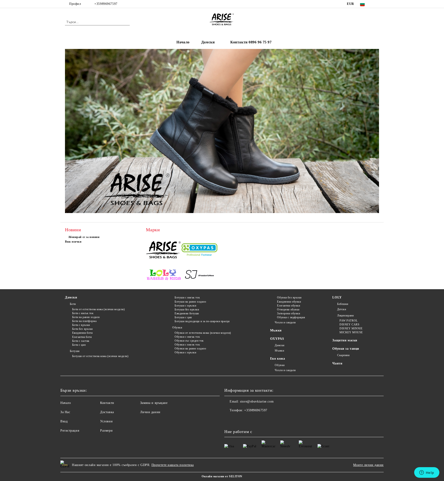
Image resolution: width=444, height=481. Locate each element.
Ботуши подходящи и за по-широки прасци (202, 321)
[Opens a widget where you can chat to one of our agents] (426, 473)
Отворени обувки (288, 309)
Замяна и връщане (154, 403)
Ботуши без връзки (187, 309)
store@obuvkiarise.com (257, 401)
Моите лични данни (368, 465)
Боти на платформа (84, 321)
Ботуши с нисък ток (187, 297)
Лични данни (150, 412)
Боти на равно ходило (86, 317)
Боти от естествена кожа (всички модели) (98, 309)
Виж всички (73, 241)
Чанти (337, 363)
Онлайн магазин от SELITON (222, 476)
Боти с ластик (80, 341)
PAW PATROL (348, 320)
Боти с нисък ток (83, 313)
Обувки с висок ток (187, 344)
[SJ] (199, 275)
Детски (341, 309)
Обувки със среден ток (189, 340)
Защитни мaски (344, 340)
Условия (106, 421)
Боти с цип (79, 344)
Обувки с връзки (185, 352)
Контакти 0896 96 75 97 (250, 42)
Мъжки (276, 330)
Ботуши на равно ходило (190, 301)
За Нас (65, 412)
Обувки (177, 327)
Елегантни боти (82, 337)
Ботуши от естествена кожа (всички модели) (100, 356)
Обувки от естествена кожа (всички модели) (203, 332)
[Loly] (164, 275)
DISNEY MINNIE (350, 328)
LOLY (337, 297)
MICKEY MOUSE (351, 332)
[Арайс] (164, 250)
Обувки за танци (345, 348)
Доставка (107, 412)
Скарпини (343, 355)
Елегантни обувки (288, 305)
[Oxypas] (199, 250)
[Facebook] (376, 3)
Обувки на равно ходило (190, 348)
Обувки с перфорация (291, 317)
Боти (73, 304)
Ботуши (75, 351)
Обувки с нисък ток (187, 336)
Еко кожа (277, 358)
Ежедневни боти (82, 332)
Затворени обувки (288, 313)
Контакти (107, 403)
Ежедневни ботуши (187, 313)
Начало (182, 42)
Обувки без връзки (289, 297)
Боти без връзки (82, 329)
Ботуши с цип (183, 317)
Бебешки (342, 304)
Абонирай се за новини (83, 237)
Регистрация (69, 430)
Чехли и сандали (285, 322)
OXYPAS (277, 338)
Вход (64, 421)
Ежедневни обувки (289, 301)
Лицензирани (345, 315)
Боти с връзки (81, 325)
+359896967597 (105, 4)
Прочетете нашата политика (172, 465)
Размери (106, 430)
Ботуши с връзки (185, 305)
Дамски (208, 42)
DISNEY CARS (349, 324)
